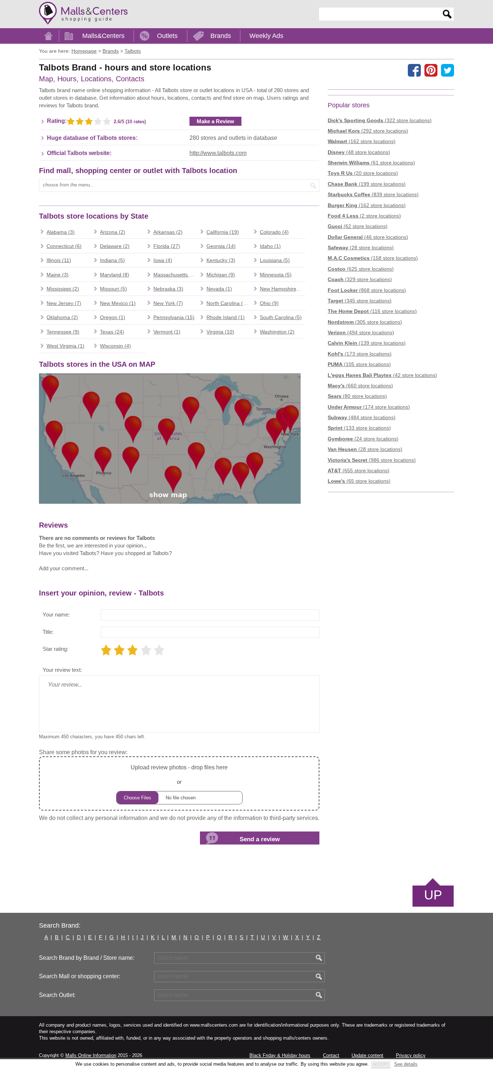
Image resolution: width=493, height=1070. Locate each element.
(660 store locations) (360, 385)
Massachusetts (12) (175, 275)
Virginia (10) (220, 332)
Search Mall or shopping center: (79, 976)
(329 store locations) (360, 279)
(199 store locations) (367, 184)
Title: (48, 632)
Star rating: (55, 649)
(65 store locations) (359, 481)
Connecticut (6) (64, 246)
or (179, 774)
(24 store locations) (363, 439)
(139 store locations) (367, 343)
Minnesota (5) (276, 275)
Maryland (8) (114, 275)
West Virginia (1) (65, 346)
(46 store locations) (368, 237)
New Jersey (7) (64, 303)
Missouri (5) (113, 289)
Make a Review (215, 121)
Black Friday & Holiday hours (279, 1055)
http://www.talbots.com (218, 153)
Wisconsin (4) (115, 346)
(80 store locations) (357, 396)
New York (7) (168, 303)
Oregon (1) (112, 317)
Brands (220, 35)
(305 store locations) (365, 322)
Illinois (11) (59, 260)
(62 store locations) (358, 226)
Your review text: (62, 670)
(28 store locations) (361, 247)
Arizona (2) (112, 232)
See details (406, 1064)
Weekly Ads (266, 35)
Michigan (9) (220, 275)
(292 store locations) (368, 131)
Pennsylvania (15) (174, 317)
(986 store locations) (372, 460)
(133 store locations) (359, 428)
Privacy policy (411, 1055)
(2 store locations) (364, 216)
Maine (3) (58, 275)
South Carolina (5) (281, 317)
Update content (367, 1055)
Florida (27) (166, 246)
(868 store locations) (367, 290)
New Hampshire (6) (282, 289)
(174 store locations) (369, 407)
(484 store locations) (362, 417)
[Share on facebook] (414, 70)
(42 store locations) (382, 375)
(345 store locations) (360, 301)
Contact (331, 1055)
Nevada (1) (219, 289)
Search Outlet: (57, 995)
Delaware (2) (115, 246)
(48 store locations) (359, 152)
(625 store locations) (361, 269)
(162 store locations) (362, 141)
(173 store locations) (360, 354)
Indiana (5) (112, 260)
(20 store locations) (363, 173)
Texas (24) (112, 332)
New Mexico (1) (118, 303)
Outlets (167, 35)
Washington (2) (277, 332)
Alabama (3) (61, 232)
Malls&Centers (103, 35)
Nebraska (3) (168, 289)
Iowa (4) (162, 260)
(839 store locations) (373, 194)
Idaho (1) (270, 246)
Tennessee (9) (63, 332)
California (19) (222, 232)
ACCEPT (381, 1064)
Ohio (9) (269, 303)
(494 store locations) (361, 332)
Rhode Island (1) (225, 317)
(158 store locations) (373, 258)
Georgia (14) (221, 246)
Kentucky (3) (220, 260)
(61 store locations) (371, 163)
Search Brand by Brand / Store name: (86, 958)
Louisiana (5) (275, 260)
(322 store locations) (380, 120)
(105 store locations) (359, 364)
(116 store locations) (372, 311)
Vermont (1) (166, 332)
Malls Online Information (90, 1055)
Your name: (56, 614)
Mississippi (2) (63, 289)
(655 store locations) (358, 470)
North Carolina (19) (228, 303)
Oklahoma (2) (62, 317)
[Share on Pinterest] (430, 70)
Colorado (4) (274, 232)
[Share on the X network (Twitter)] (447, 70)
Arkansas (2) (168, 232)
